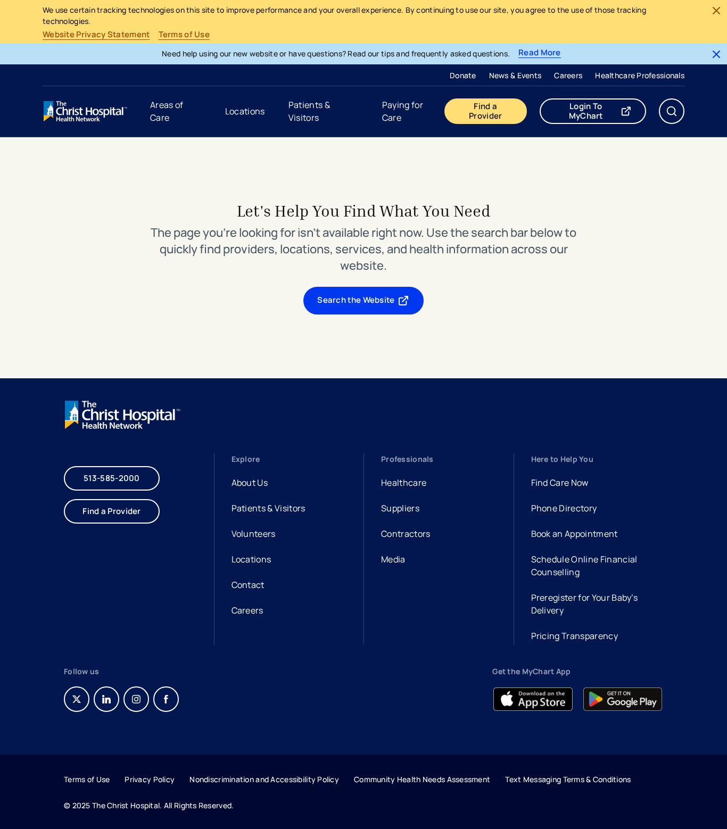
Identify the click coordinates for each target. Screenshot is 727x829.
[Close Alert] (716, 10)
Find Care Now (560, 482)
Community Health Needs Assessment (422, 779)
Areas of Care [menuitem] (167, 111)
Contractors (406, 534)
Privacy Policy (150, 779)
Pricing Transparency (574, 636)
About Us (250, 482)
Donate (463, 75)
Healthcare (403, 482)
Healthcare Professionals (639, 75)
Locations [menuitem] (245, 111)
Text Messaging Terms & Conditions (568, 779)
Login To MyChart (607, 111)
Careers (568, 75)
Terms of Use (184, 34)
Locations (251, 559)
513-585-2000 (112, 478)
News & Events (515, 75)
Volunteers (254, 534)
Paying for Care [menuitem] (402, 111)
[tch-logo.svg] (86, 111)
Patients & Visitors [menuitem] (309, 111)
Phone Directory (564, 508)
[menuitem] (463, 75)
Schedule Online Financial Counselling (584, 565)
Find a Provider (485, 111)
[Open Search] (671, 111)
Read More (539, 53)
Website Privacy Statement (96, 34)
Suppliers (400, 508)
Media (393, 559)
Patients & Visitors (268, 508)
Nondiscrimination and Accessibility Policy (264, 779)
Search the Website (355, 299)
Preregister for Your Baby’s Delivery (584, 604)
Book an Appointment (574, 535)
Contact (248, 585)
